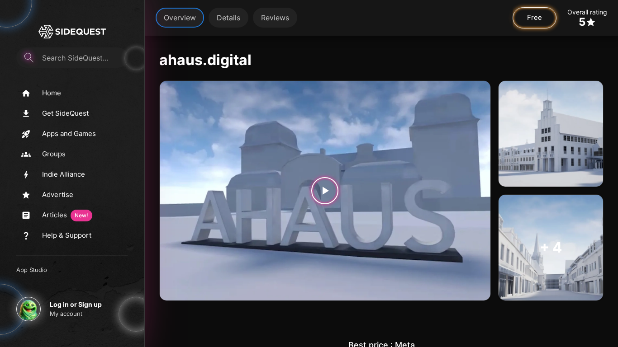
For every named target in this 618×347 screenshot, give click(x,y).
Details (228, 17)
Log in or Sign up (76, 304)
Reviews (275, 17)
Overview (180, 17)
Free (534, 17)
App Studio (31, 269)
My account (66, 313)
